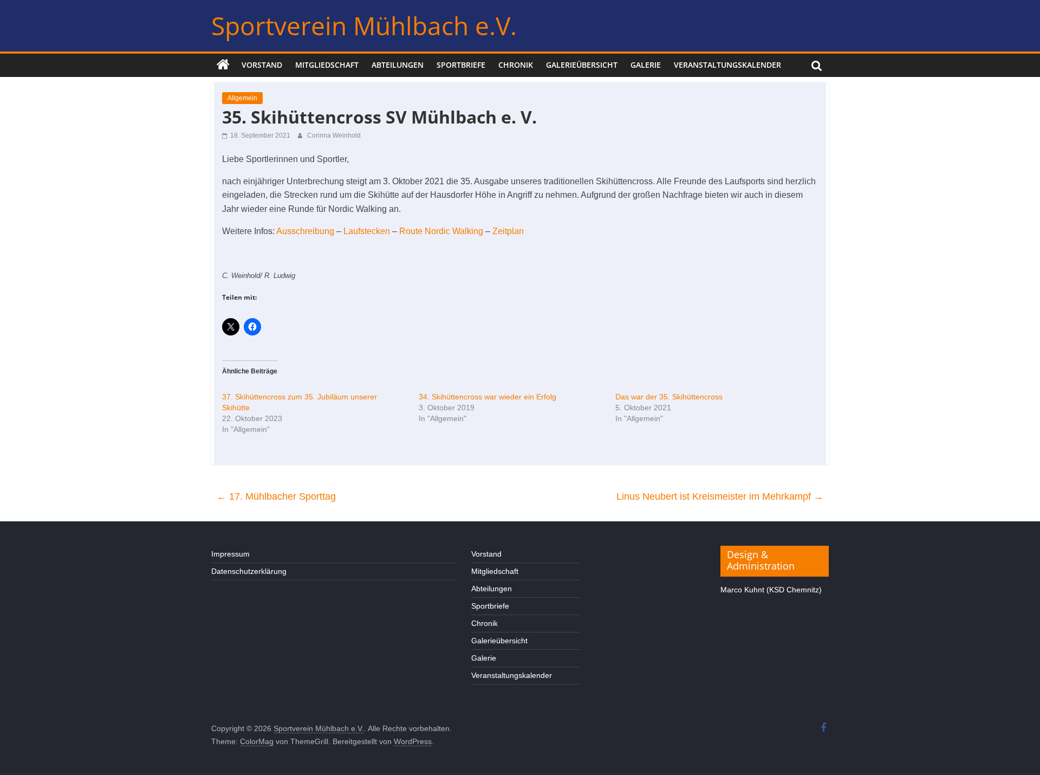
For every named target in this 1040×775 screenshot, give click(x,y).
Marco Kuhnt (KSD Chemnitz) (771, 589)
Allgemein (242, 98)
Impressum (230, 554)
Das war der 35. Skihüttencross (669, 396)
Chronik (515, 65)
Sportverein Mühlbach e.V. (364, 25)
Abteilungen (398, 65)
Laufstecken (366, 231)
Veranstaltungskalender (727, 65)
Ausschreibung (305, 231)
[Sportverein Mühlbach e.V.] (223, 65)
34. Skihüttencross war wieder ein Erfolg (487, 396)
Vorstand (262, 65)
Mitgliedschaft (327, 65)
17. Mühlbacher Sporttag (276, 496)
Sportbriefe (461, 65)
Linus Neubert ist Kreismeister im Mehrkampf (719, 496)
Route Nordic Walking (441, 231)
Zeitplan (508, 231)
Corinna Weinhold (334, 135)
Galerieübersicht (582, 65)
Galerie (645, 65)
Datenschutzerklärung (249, 571)
